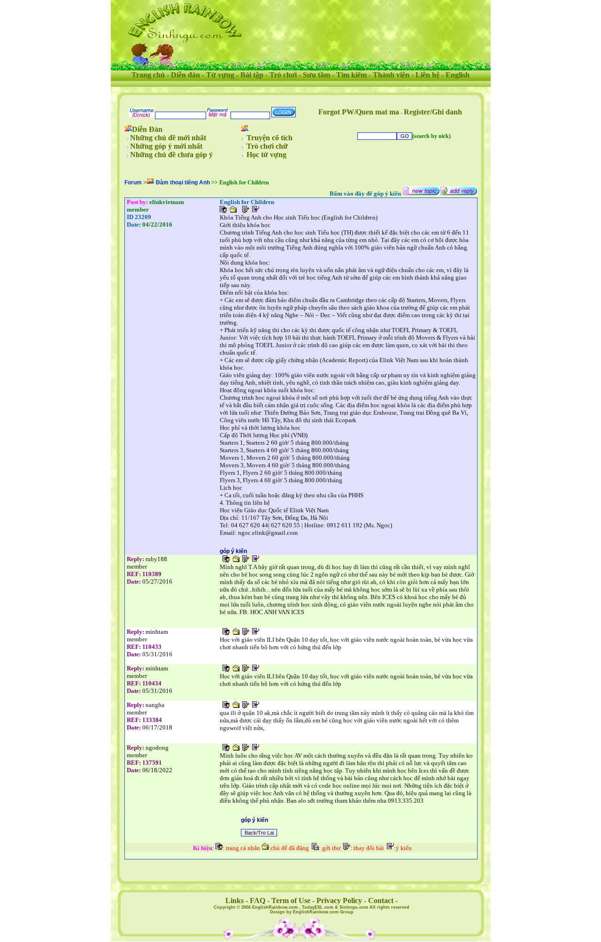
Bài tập (251, 75)
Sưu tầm (316, 75)
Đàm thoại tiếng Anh (183, 182)
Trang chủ (148, 75)
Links (234, 900)
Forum (133, 182)
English (458, 75)
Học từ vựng (266, 155)
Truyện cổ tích (270, 138)
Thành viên (391, 75)
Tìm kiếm (351, 75)
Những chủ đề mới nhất (168, 138)
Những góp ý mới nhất (166, 146)
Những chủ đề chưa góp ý (171, 155)
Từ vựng (220, 75)
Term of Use (290, 900)
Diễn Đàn (147, 129)
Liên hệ (427, 75)
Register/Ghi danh (433, 112)
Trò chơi (283, 75)
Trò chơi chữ (267, 146)
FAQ (257, 900)
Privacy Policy (339, 900)
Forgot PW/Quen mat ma (358, 112)
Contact (380, 900)
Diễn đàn (185, 75)
